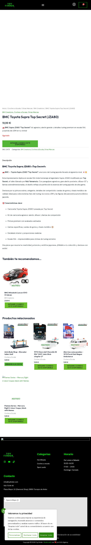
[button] (43, 5)
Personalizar (14, 535)
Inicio (4, 108)
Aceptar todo (46, 535)
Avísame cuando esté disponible (20, 144)
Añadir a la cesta (13, 364)
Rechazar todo (30, 535)
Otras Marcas (27, 108)
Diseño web (47, 542)
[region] (31, 525)
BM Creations (39, 108)
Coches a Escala (14, 108)
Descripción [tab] (7, 160)
